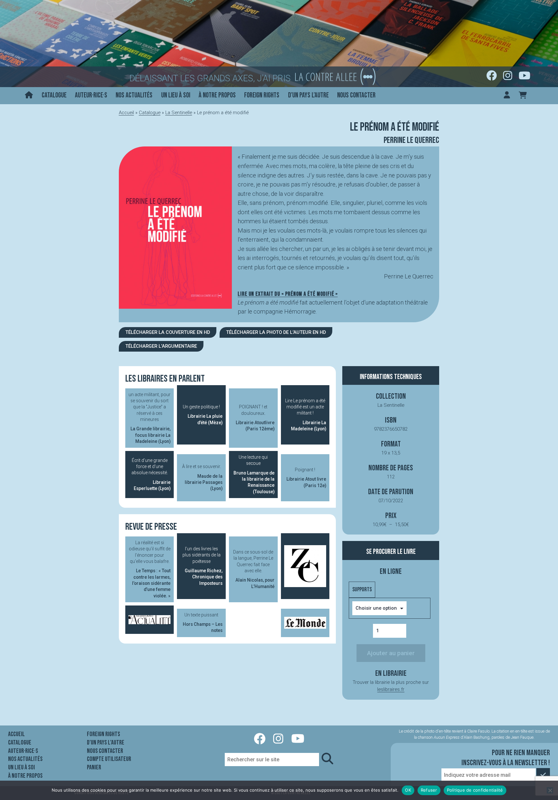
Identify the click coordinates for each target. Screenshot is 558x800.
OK (408, 790)
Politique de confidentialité (475, 790)
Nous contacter (356, 95)
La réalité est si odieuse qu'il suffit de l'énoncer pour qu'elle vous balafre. (150, 569)
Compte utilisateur (109, 759)
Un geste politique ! (202, 414)
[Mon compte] (507, 95)
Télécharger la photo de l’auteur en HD (276, 332)
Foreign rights (261, 95)
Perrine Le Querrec (411, 140)
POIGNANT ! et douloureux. (255, 417)
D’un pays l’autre (308, 95)
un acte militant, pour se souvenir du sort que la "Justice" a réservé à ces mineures (149, 418)
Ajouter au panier (391, 653)
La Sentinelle (178, 112)
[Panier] (522, 95)
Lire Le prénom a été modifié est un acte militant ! (305, 414)
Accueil (126, 112)
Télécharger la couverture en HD (167, 332)
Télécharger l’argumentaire (161, 346)
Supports (362, 589)
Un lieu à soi (175, 95)
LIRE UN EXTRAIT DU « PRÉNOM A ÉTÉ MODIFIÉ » (288, 294)
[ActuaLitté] (149, 619)
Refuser (429, 790)
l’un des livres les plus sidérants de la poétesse (202, 566)
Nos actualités (134, 95)
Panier (94, 767)
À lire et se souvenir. (202, 477)
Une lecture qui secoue (253, 474)
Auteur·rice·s (91, 95)
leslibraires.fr (390, 689)
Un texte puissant (202, 622)
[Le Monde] (305, 623)
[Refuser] (550, 790)
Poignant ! (306, 477)
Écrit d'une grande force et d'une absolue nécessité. (151, 474)
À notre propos (217, 95)
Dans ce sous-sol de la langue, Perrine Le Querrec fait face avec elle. (253, 569)
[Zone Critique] (305, 566)
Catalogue (54, 95)
